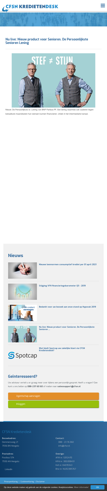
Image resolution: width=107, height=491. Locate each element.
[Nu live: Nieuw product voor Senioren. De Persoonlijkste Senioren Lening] (22, 334)
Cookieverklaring (27, 482)
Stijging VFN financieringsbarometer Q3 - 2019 (62, 286)
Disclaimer (40, 482)
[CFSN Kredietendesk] (35, 8)
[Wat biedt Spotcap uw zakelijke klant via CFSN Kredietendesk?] (22, 355)
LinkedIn (8, 469)
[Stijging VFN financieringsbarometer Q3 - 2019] (22, 292)
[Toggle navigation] (103, 5)
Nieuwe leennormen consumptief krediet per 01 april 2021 (68, 264)
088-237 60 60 (35, 386)
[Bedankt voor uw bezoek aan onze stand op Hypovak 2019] (22, 313)
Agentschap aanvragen (28, 396)
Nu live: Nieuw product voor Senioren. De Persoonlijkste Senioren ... (66, 328)
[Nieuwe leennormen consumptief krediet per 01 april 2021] (22, 270)
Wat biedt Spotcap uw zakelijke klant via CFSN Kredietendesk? (62, 349)
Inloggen (20, 403)
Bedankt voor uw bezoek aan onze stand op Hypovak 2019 (67, 307)
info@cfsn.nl (64, 445)
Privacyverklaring (11, 482)
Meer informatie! (81, 487)
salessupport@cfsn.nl (69, 386)
